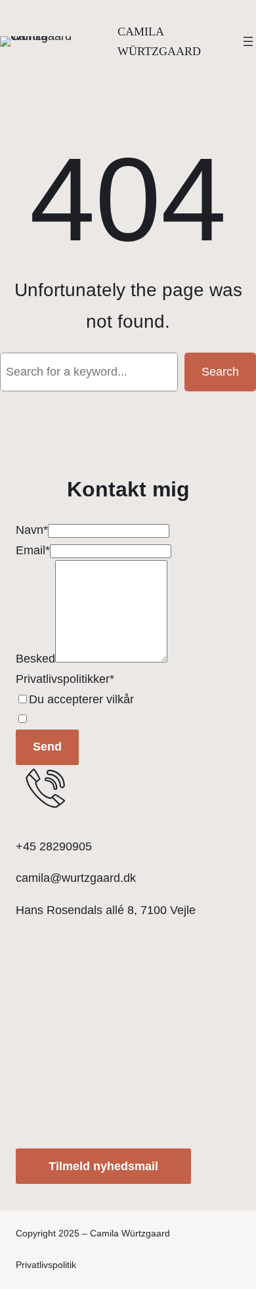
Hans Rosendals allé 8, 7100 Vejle (106, 910)
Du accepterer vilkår (81, 699)
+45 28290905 (54, 846)
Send (47, 746)
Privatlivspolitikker (63, 679)
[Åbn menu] (248, 41)
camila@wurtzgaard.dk (76, 878)
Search (220, 371)
